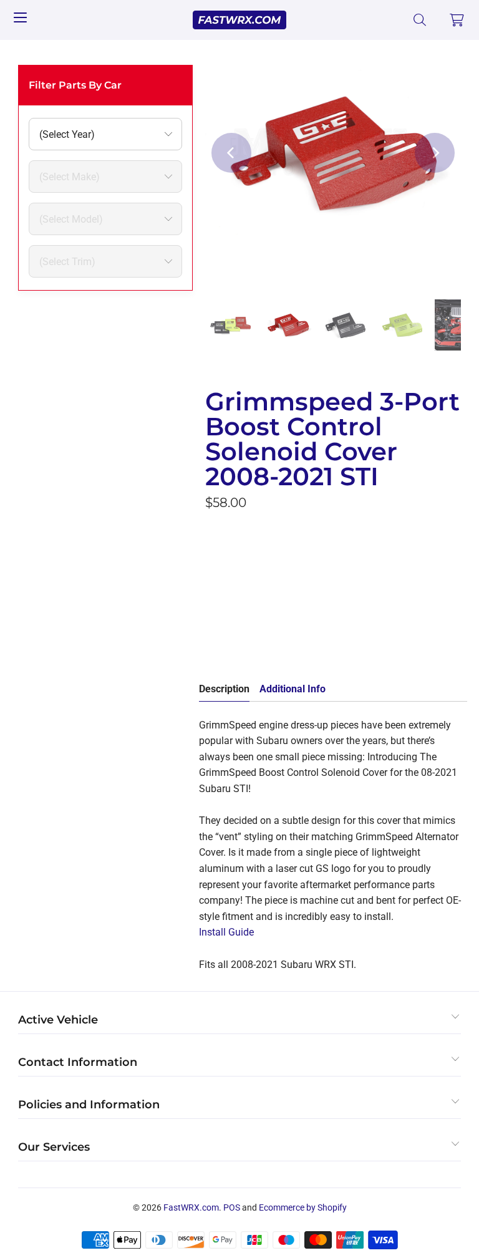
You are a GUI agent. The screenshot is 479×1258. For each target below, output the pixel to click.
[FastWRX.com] (239, 20)
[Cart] (457, 20)
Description (224, 689)
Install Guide (226, 932)
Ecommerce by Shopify (303, 1207)
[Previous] (231, 153)
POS (231, 1207)
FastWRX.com (191, 1207)
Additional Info (292, 689)
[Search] (420, 20)
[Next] (435, 153)
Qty (212, 591)
